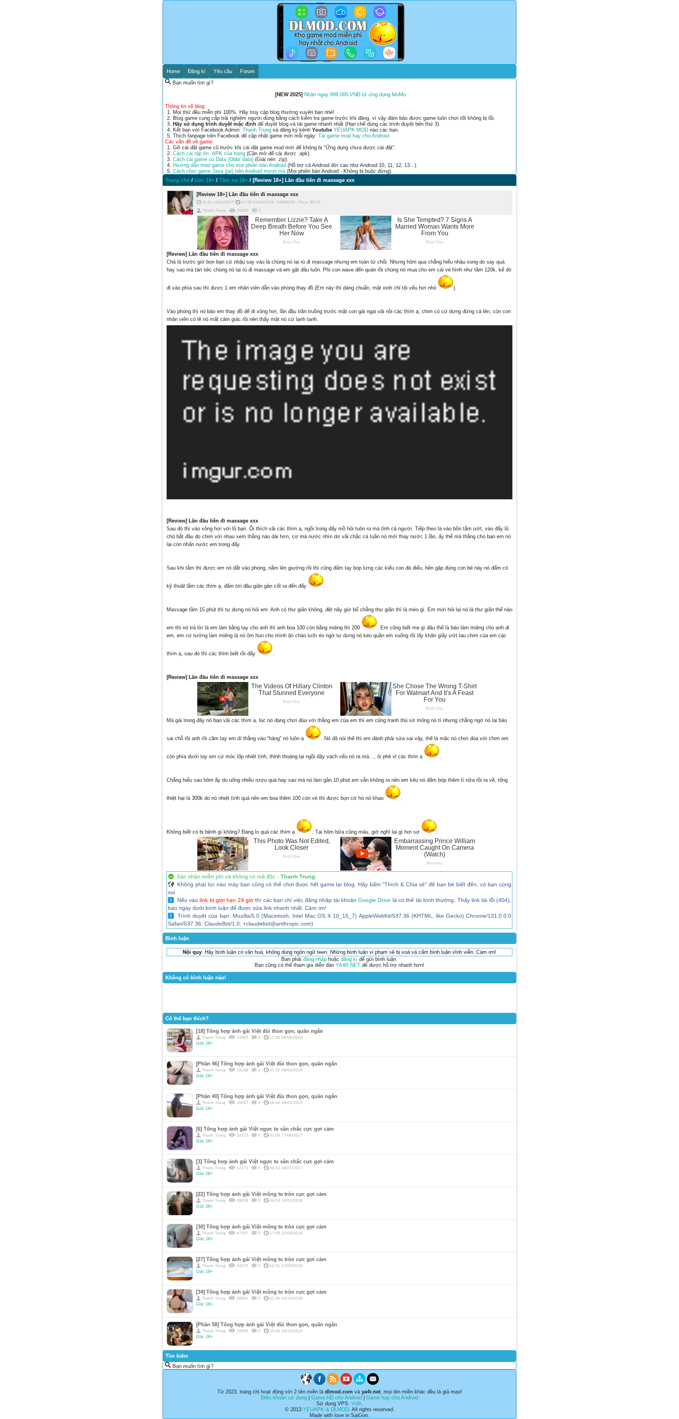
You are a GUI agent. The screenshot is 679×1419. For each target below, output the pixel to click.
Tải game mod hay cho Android (353, 136)
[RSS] (333, 1383)
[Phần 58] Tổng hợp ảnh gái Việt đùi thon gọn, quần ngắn (266, 1324)
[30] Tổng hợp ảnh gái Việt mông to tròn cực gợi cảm (261, 1227)
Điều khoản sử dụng (284, 1398)
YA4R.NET (348, 965)
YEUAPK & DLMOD (326, 1409)
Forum (247, 71)
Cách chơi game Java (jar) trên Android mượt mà (229, 171)
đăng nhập (315, 959)
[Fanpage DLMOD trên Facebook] (319, 1383)
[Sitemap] (359, 1383)
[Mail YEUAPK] (373, 1383)
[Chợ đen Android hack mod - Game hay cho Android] (306, 1383)
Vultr (356, 1403)
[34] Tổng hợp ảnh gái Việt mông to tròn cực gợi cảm (261, 1292)
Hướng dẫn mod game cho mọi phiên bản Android (229, 165)
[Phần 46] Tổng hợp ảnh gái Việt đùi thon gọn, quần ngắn (266, 1064)
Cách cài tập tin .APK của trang (209, 153)
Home (173, 71)
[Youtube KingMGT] (346, 1383)
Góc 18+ (204, 1043)
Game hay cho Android (392, 1398)
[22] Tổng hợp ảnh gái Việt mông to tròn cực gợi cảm (261, 1194)
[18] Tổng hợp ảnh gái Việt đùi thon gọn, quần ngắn (259, 1031)
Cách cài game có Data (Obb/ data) (213, 159)
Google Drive (374, 900)
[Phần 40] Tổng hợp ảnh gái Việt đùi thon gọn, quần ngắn (266, 1096)
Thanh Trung (256, 130)
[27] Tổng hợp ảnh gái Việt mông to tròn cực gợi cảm (261, 1259)
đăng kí (349, 959)
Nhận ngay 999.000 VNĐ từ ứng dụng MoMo (355, 94)
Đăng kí (197, 71)
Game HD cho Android (336, 1398)
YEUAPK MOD (351, 130)
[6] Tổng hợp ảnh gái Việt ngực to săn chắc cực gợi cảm (265, 1129)
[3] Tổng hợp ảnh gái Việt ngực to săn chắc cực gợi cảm (265, 1161)
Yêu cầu (222, 71)
